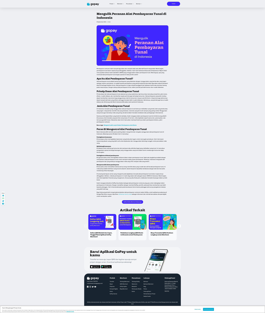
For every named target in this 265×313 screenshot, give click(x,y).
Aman (111, 291)
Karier (133, 291)
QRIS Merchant (124, 284)
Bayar (111, 284)
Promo (145, 289)
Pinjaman (112, 286)
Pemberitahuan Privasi (149, 293)
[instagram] (90, 286)
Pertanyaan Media (136, 289)
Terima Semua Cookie (208, 309)
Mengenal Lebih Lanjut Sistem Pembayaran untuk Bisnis (120, 125)
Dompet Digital (114, 289)
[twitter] (93, 286)
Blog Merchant (124, 289)
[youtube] (95, 286)
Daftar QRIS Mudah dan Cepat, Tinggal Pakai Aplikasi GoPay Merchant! (101, 235)
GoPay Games (113, 293)
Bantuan (146, 281)
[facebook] (88, 286)
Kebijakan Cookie (70, 311)
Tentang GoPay (136, 281)
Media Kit (134, 286)
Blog (145, 286)
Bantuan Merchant (148, 284)
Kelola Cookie (147, 296)
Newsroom (134, 284)
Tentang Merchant (124, 281)
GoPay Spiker (123, 286)
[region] (132, 309)
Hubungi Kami (147, 291)
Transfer (112, 281)
